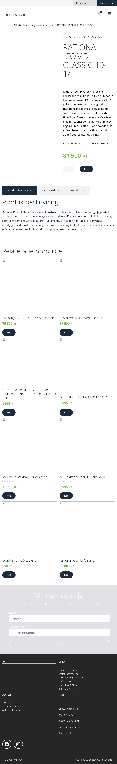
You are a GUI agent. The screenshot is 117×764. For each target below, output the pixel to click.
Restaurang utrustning (78, 36)
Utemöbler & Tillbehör (69, 685)
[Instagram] (18, 744)
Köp (86, 169)
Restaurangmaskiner (34, 25)
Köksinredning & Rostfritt (71, 677)
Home (10, 25)
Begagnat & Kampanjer (70, 670)
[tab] (19, 190)
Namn (12, 613)
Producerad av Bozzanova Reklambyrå (92, 759)
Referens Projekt (66, 689)
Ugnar (51, 25)
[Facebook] (6, 744)
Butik (18, 25)
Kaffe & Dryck (65, 681)
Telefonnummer (18, 627)
